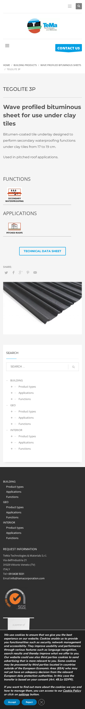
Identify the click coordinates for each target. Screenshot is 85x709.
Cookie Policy (72, 691)
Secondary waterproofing (14, 199)
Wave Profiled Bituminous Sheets (60, 65)
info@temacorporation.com (27, 578)
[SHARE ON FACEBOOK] (13, 272)
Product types (27, 386)
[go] (73, 367)
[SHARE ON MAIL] (35, 272)
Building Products (25, 65)
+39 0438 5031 (15, 574)
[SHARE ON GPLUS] (21, 272)
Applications (26, 393)
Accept (12, 702)
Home (6, 65)
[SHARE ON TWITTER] (6, 272)
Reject (29, 702)
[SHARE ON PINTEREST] (28, 272)
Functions (25, 399)
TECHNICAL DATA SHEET (42, 251)
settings (24, 694)
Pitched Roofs (14, 232)
